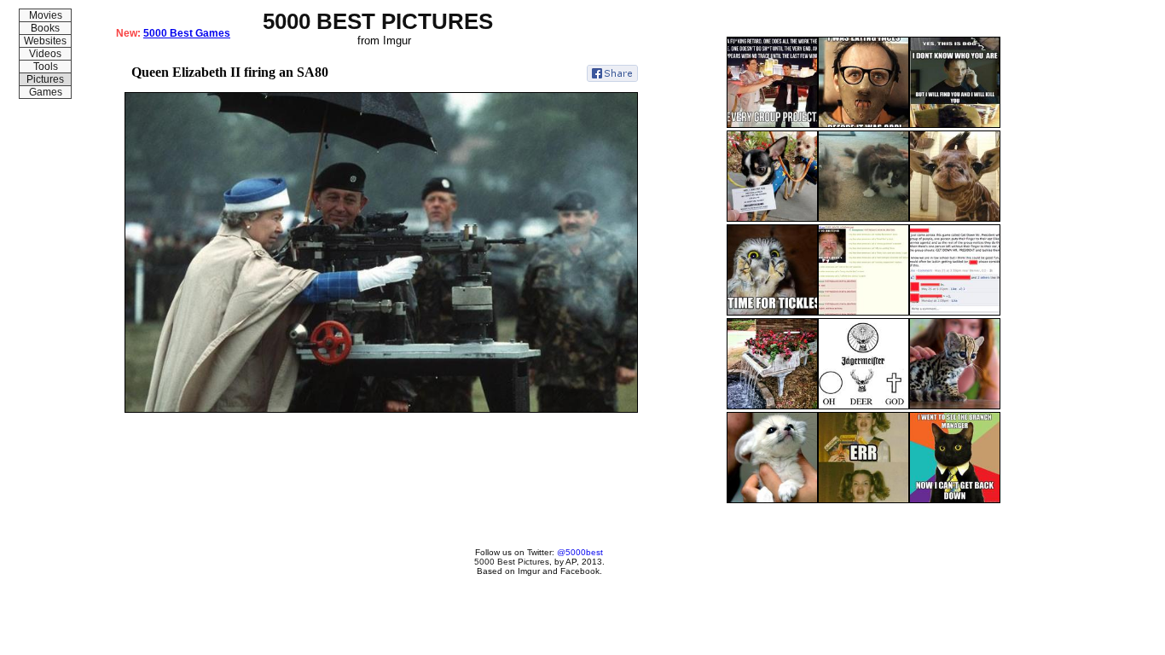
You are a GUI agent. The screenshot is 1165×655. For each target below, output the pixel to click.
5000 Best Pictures (511, 561)
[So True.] (772, 124)
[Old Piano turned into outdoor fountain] (772, 406)
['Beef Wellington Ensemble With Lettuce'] (863, 312)
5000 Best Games (186, 33)
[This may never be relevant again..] (863, 124)
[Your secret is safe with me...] (954, 312)
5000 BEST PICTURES (378, 21)
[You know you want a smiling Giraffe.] (954, 218)
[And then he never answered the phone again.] (954, 124)
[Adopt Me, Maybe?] (772, 218)
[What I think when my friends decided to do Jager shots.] (863, 406)
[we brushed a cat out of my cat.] (863, 218)
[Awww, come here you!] (772, 312)
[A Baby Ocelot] (954, 406)
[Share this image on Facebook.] (612, 73)
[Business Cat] (954, 500)
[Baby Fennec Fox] (772, 500)
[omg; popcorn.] (863, 500)
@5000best (580, 552)
